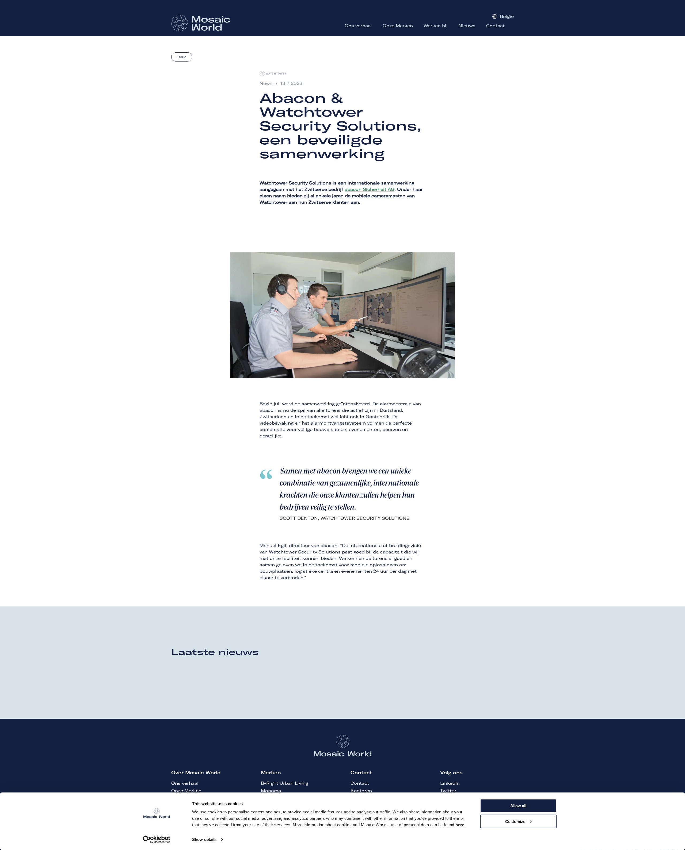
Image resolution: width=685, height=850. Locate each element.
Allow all (518, 805)
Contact (360, 783)
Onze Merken (186, 790)
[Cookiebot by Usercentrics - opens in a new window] (156, 840)
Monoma (271, 790)
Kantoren (361, 790)
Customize (515, 821)
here (459, 824)
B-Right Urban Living (284, 783)
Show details (204, 839)
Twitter (448, 790)
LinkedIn (450, 783)
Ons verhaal (185, 783)
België (507, 16)
